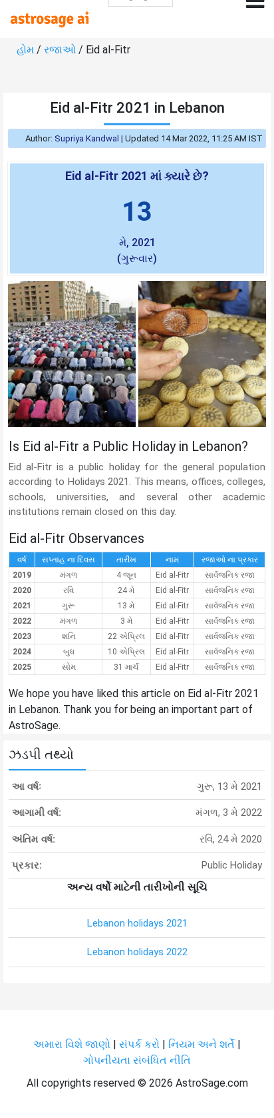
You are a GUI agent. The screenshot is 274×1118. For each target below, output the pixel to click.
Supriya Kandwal (87, 138)
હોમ (25, 49)
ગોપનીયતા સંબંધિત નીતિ (137, 1060)
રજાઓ (60, 49)
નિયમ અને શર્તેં (201, 1044)
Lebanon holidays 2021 (137, 923)
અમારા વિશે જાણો (71, 1044)
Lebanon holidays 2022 (137, 952)
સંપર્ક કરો (140, 1044)
